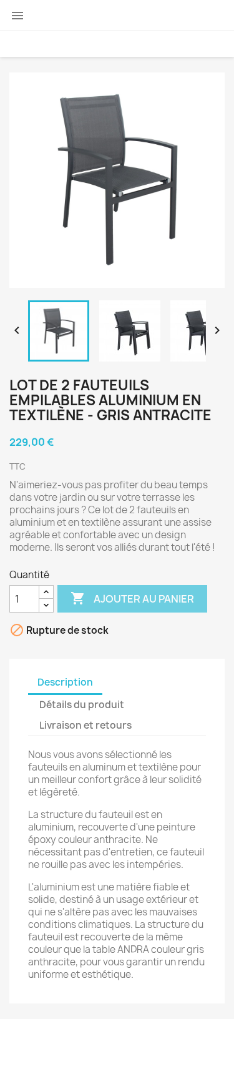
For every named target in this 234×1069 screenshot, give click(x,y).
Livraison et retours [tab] (85, 725)
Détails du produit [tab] (81, 704)
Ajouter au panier (132, 598)
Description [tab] (65, 682)
